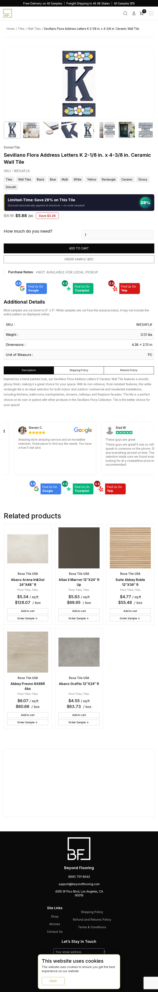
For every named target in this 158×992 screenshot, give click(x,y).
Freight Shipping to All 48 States (88, 3)
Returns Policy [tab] (128, 370)
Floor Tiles (23, 589)
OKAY (53, 981)
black (40, 179)
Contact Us (55, 931)
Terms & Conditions (92, 927)
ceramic (126, 179)
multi (65, 179)
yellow (91, 179)
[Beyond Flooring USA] (7, 13)
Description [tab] (29, 370)
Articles (54, 924)
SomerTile (12, 147)
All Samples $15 (124, 3)
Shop (54, 916)
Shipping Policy (92, 912)
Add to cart (79, 248)
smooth (11, 187)
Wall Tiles (34, 28)
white (77, 179)
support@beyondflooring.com (79, 884)
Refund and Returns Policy (92, 919)
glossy (142, 179)
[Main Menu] (151, 13)
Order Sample (26, 618)
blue (53, 179)
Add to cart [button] (28, 611)
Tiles (21, 28)
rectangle (109, 179)
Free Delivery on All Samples (42, 3)
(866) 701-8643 (79, 876)
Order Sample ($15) (79, 259)
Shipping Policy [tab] (79, 370)
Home (11, 28)
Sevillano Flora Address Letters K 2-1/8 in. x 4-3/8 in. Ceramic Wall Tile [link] (91, 28)
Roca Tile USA (28, 573)
